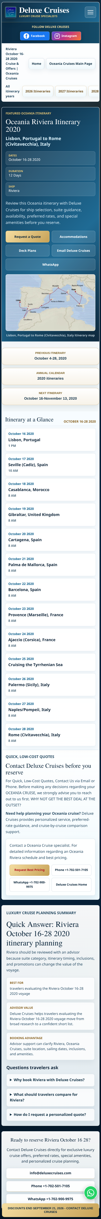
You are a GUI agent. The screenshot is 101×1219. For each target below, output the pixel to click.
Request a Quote (27, 236)
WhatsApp (50, 264)
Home (36, 63)
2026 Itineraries (37, 91)
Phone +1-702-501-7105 (71, 870)
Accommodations (73, 236)
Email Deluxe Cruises (73, 250)
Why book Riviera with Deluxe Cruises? (49, 1079)
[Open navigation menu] (90, 12)
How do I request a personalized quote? (50, 1114)
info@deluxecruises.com (50, 1173)
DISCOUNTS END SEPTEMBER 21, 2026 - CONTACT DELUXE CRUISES (50, 1210)
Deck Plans (27, 250)
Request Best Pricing (29, 870)
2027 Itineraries (70, 91)
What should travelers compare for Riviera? (44, 1097)
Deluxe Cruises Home (71, 884)
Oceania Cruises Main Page (70, 63)
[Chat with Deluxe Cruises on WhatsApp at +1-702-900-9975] (91, 1192)
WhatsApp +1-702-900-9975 (29, 884)
